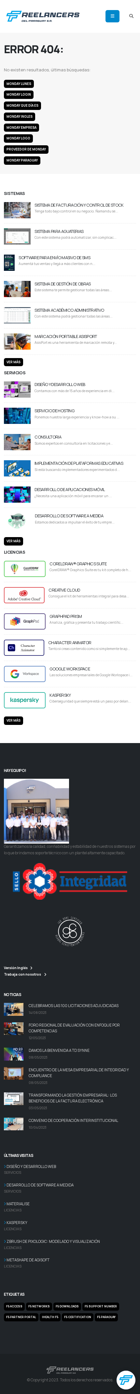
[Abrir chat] (126, 1380)
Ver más (14, 362)
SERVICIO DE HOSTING (54, 411)
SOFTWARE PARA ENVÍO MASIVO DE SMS (54, 257)
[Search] (131, 16)
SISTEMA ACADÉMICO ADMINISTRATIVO (69, 310)
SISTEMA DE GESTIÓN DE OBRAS (63, 284)
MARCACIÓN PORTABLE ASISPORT (66, 336)
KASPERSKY (60, 695)
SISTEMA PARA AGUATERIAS (59, 231)
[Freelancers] (43, 15)
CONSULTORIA (48, 437)
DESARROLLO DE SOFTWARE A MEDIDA (69, 516)
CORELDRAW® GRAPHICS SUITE (77, 564)
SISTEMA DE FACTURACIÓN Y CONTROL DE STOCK (79, 205)
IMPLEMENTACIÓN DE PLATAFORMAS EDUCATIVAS (79, 463)
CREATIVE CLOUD (64, 590)
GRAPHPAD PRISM (65, 616)
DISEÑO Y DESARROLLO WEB (60, 384)
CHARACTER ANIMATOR (69, 642)
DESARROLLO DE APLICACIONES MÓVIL (70, 489)
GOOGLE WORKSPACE (69, 669)
